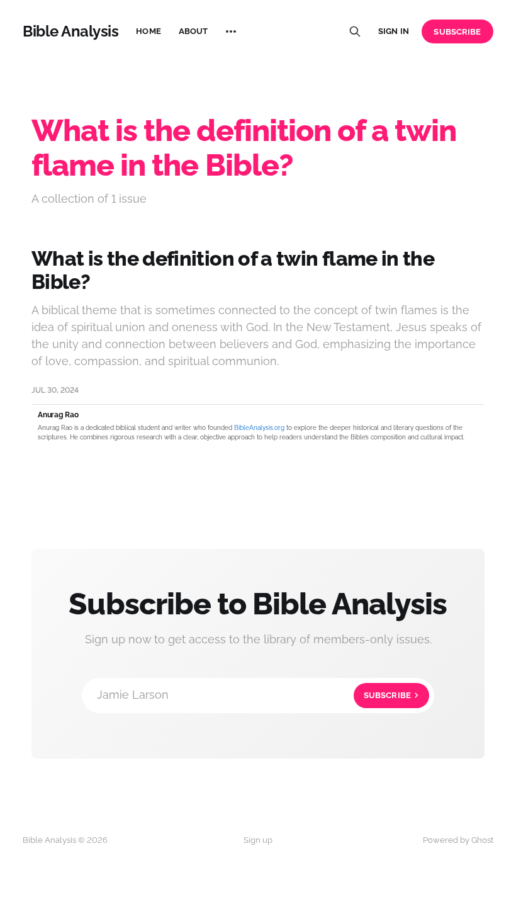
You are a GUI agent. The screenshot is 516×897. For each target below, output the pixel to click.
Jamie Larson (254, 694)
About (193, 31)
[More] (231, 31)
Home (148, 31)
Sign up (258, 840)
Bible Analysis (70, 31)
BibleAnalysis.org (259, 427)
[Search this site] (354, 31)
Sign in (393, 31)
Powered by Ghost (458, 840)
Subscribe (457, 32)
